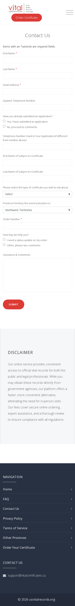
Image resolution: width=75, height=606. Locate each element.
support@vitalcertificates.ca (27, 575)
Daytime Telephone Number (19, 100)
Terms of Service (15, 528)
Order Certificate (27, 17)
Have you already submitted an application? (27, 116)
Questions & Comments (16, 254)
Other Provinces (14, 538)
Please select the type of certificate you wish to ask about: (35, 187)
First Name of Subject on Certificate (23, 156)
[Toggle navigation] (69, 12)
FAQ (6, 499)
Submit (13, 304)
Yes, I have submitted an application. (27, 121)
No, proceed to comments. (22, 127)
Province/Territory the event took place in (26, 203)
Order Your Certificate (19, 547)
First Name (9, 53)
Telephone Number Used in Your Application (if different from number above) (35, 138)
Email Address (11, 85)
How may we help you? (15, 234)
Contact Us (11, 509)
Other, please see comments (23, 245)
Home (7, 489)
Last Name (9, 69)
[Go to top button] (68, 599)
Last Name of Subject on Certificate (23, 171)
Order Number (11, 219)
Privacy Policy (12, 518)
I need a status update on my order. (27, 240)
